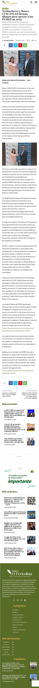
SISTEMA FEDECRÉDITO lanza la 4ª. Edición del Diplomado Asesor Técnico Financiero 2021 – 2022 (14, 501)
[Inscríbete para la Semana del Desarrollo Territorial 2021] (31, 515)
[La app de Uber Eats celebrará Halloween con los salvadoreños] (31, 540)
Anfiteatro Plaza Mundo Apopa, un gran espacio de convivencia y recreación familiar (29, 395)
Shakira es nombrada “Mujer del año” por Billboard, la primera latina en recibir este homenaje (13, 526)
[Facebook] (11, 45)
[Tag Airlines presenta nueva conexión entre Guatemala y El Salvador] (31, 442)
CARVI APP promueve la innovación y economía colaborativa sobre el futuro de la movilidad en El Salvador (14, 413)
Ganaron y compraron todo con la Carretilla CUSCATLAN (9, 394)
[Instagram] (17, 600)
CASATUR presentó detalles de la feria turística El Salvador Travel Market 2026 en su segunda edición (14, 427)
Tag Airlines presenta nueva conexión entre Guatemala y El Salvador (14, 440)
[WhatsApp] (25, 45)
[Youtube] (25, 600)
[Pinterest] (20, 45)
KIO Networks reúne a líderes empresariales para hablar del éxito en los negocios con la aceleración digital (14, 551)
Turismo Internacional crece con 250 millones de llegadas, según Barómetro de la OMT (14, 677)
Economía (5, 8)
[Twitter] (15, 45)
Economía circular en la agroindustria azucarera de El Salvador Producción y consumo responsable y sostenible (14, 665)
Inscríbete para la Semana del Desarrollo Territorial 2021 (15, 513)
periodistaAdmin (9, 40)
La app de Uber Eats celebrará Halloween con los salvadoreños (14, 539)
